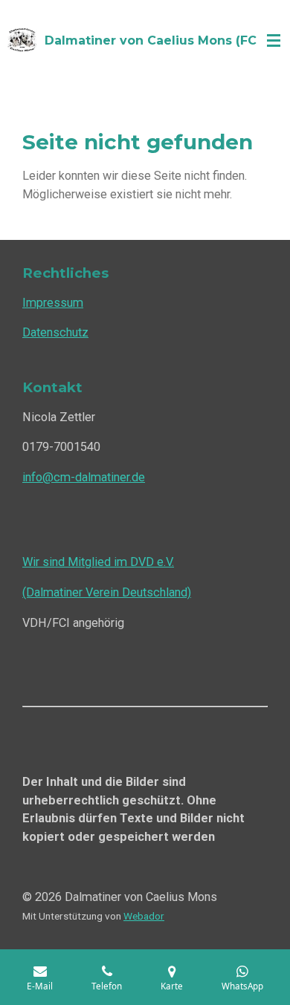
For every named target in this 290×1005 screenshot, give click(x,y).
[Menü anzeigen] (273, 41)
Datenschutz (55, 332)
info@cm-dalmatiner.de (83, 477)
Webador (143, 916)
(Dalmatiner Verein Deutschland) (106, 592)
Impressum (52, 303)
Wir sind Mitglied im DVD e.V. (98, 562)
